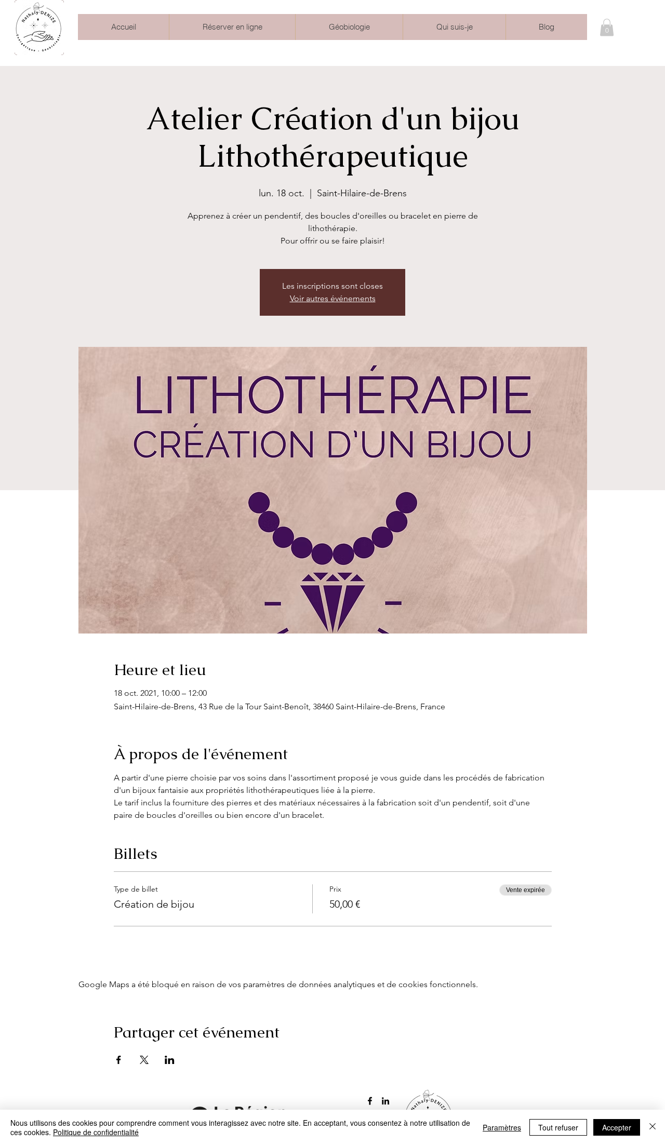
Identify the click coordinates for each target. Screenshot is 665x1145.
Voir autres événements (333, 298)
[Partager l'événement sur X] (144, 1060)
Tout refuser (558, 1127)
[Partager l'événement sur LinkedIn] (170, 1060)
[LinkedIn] (385, 1101)
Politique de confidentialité (96, 1132)
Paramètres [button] (502, 1127)
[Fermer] (652, 1127)
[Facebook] (370, 1101)
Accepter (616, 1127)
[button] (607, 27)
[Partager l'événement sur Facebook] (119, 1060)
